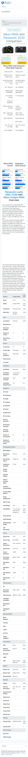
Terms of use (8, 754)
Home (3, 21)
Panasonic (5, 206)
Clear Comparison (14, 30)
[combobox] (12, 6)
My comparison (6, 11)
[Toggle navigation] (26, 10)
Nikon (11, 205)
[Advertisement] (14, 147)
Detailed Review (6, 57)
